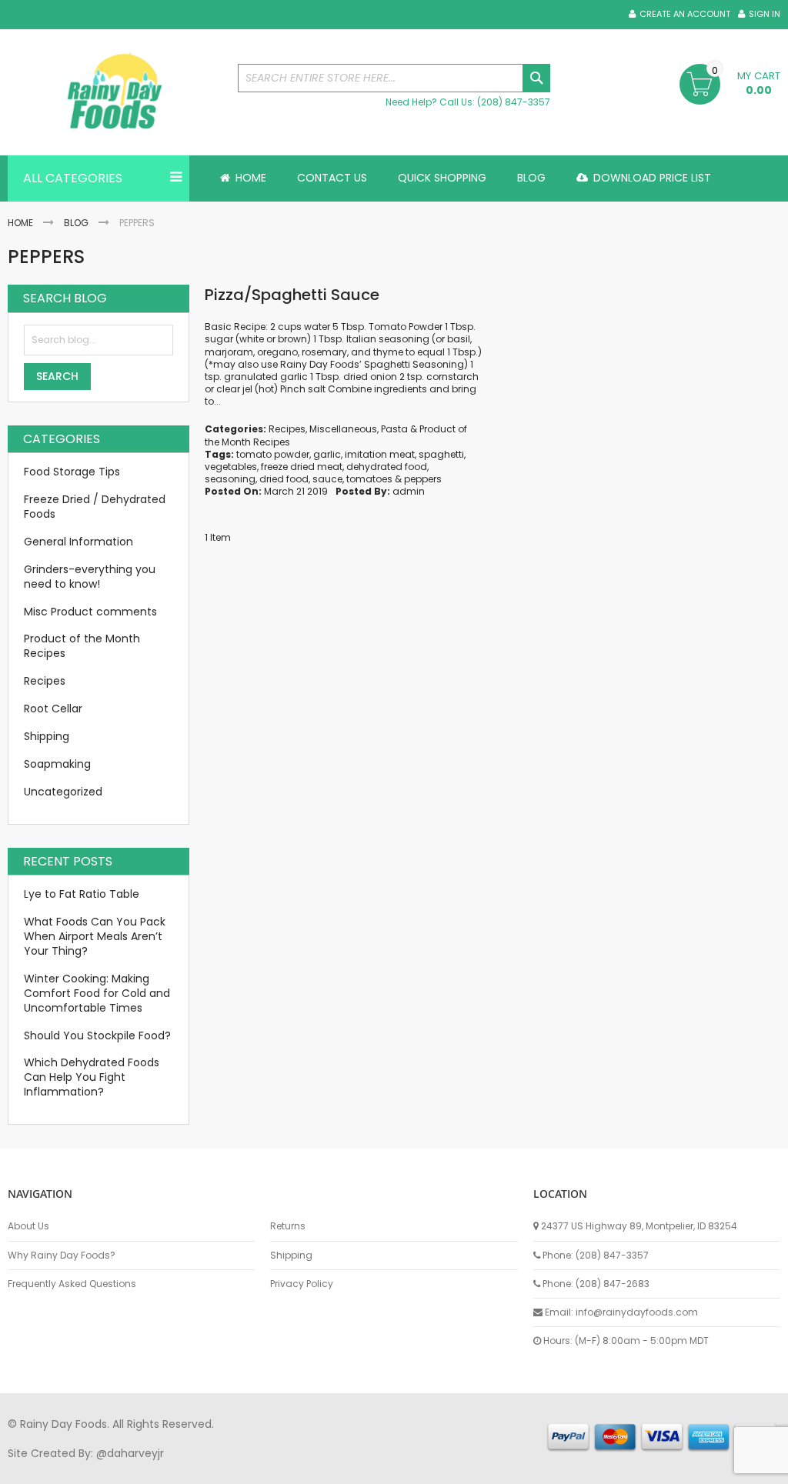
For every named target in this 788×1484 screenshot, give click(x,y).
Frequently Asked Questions (72, 1284)
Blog (76, 222)
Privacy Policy (301, 1284)
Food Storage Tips (72, 471)
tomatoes (369, 478)
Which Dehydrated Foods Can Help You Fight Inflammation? (91, 1077)
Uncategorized (63, 791)
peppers (423, 478)
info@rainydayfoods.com (637, 1312)
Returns (288, 1226)
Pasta (394, 428)
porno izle (92, 1468)
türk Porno (354, 1468)
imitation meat (380, 454)
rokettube (572, 1468)
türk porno (515, 1468)
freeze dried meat (301, 466)
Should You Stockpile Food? (97, 1035)
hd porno (259, 1468)
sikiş (52, 1468)
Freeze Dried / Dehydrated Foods (94, 507)
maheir (140, 1468)
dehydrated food (386, 466)
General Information (78, 541)
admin (408, 491)
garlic (327, 454)
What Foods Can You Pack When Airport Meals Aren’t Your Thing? (94, 936)
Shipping (46, 736)
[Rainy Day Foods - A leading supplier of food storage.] (115, 92)
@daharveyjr (130, 1453)
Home (20, 222)
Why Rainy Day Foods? (61, 1255)
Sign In (764, 14)
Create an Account (684, 14)
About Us (28, 1226)
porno (23, 1468)
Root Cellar (53, 708)
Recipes (287, 428)
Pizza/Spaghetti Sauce (292, 294)
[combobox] (394, 78)
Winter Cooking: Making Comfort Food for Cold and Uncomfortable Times (97, 993)
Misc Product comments (90, 611)
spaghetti (441, 454)
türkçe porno (197, 1468)
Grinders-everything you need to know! (89, 577)
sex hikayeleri (637, 1468)
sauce (327, 478)
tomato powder (272, 454)
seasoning (230, 478)
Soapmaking (57, 764)
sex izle (305, 1468)
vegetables (231, 466)
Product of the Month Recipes (82, 646)
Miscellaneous (343, 428)
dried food (284, 478)
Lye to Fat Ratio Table (81, 894)
